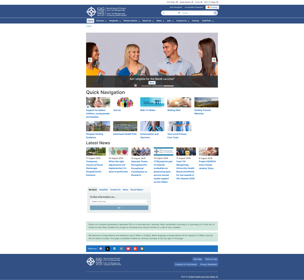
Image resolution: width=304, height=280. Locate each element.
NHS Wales (171, 2)
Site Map (198, 259)
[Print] (135, 248)
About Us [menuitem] (146, 20)
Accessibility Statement (194, 7)
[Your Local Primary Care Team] (179, 130)
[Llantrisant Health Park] (125, 130)
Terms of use (211, 259)
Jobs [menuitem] (169, 20)
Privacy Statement (208, 264)
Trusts (197, 2)
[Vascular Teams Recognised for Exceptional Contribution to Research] (140, 165)
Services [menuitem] (100, 20)
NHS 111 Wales (210, 2)
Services (93, 190)
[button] (135, 86)
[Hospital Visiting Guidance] (98, 130)
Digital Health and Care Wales (202, 277)
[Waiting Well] (179, 108)
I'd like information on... (103, 197)
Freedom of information (186, 264)
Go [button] (119, 208)
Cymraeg (213, 7)
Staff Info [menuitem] (206, 20)
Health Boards (185, 2)
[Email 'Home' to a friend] (128, 248)
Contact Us (115, 190)
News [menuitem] (159, 20)
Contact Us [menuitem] (181, 20)
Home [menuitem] (90, 20)
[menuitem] (105, 21)
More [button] (152, 83)
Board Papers (137, 190)
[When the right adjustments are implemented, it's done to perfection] (118, 165)
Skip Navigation (176, 7)
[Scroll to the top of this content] (142, 248)
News (125, 190)
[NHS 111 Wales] (152, 108)
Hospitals (103, 190)
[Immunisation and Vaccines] (152, 130)
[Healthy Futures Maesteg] (206, 108)
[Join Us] (125, 108)
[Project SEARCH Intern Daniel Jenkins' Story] (208, 165)
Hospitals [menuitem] (113, 20)
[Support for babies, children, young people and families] (98, 108)
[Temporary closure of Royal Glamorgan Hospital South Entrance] (95, 165)
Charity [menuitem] (195, 20)
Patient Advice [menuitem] (130, 20)
